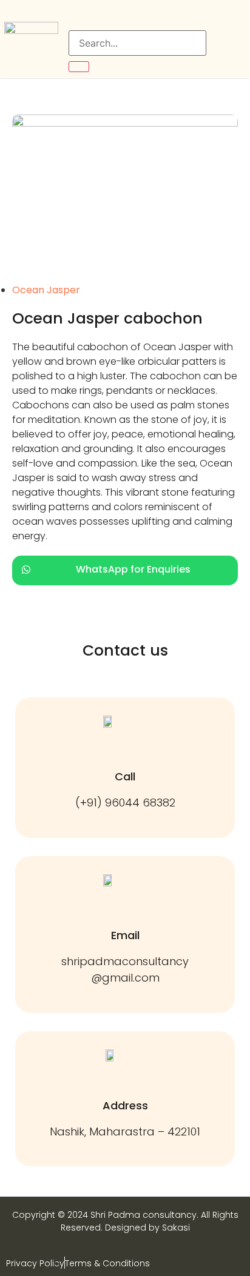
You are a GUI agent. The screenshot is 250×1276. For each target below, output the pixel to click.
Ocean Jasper (46, 290)
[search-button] (79, 66)
